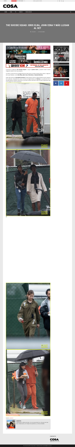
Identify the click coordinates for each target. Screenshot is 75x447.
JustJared (11, 418)
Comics (21, 11)
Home (5, 11)
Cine (11, 11)
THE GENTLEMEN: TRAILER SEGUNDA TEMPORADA (64, 73)
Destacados (61, 75)
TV (15, 11)
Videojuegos (29, 11)
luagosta (18, 420)
